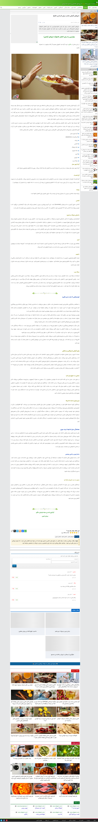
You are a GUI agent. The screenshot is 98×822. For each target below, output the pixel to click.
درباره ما (88, 820)
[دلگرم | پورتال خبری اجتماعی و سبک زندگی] (96, 3)
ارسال (14, 566)
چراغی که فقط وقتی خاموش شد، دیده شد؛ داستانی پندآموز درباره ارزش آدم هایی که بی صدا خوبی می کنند (68, 778)
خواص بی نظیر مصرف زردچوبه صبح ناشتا (89, 26)
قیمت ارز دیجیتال (40, 808)
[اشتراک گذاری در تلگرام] (17, 531)
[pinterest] (7, 820)
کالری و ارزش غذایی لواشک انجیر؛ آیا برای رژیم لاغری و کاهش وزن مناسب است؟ (89, 45)
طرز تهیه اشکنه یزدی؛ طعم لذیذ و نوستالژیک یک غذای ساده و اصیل (22, 797)
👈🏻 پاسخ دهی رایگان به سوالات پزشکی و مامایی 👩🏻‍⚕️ (45, 664)
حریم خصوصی (55, 820)
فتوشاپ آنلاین (39, 820)
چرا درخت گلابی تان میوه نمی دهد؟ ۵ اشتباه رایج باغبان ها (68, 759)
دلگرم (25, 814)
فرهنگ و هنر (58, 808)
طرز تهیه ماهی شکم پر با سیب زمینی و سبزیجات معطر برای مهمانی (45, 797)
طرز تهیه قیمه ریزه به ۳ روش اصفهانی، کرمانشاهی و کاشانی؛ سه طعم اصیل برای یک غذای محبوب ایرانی (45, 778)
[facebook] (4, 820)
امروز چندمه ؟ (75, 808)
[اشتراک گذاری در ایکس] (15, 531)
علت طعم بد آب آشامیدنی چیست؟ (22, 758)
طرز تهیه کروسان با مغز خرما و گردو (68, 796)
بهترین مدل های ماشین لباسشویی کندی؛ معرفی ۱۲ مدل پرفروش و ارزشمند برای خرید (22, 777)
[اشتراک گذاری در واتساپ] (25, 531)
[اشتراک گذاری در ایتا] (20, 531)
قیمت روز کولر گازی (74, 814)
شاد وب (60, 814)
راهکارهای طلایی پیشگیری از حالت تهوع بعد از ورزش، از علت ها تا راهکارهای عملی (89, 64)
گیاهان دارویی (58, 536)
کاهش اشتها (64, 536)
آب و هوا (47, 820)
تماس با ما (81, 820)
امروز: (96, 4)
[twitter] (1, 820)
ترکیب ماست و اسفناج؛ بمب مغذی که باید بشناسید (45, 759)
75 (40, 22)
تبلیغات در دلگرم (72, 820)
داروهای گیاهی (71, 536)
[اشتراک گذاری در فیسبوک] (23, 531)
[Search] (1, 7)
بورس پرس (24, 808)
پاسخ (73, 577)
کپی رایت (63, 820)
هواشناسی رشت (40, 814)
